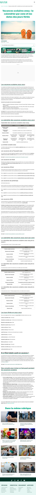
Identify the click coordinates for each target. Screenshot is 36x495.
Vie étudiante (6, 6)
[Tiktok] (11, 480)
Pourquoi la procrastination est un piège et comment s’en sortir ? (8, 475)
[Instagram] (15, 480)
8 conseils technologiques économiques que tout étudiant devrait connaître (25, 458)
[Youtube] (24, 480)
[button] (34, 2)
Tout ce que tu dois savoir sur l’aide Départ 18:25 (13, 364)
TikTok (13, 403)
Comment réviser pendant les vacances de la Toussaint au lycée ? (16, 157)
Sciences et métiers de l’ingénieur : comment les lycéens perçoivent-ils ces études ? (26, 424)
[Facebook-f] (21, 480)
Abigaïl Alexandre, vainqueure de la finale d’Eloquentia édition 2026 (26, 441)
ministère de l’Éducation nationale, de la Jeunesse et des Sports (22, 89)
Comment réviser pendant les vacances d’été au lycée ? (15, 233)
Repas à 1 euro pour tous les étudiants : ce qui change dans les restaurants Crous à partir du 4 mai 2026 (9, 441)
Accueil (2, 6)
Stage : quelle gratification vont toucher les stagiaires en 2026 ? (25, 475)
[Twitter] (18, 480)
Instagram (9, 403)
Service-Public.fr (5, 361)
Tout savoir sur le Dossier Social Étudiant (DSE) (8, 458)
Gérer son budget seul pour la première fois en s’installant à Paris (8, 424)
